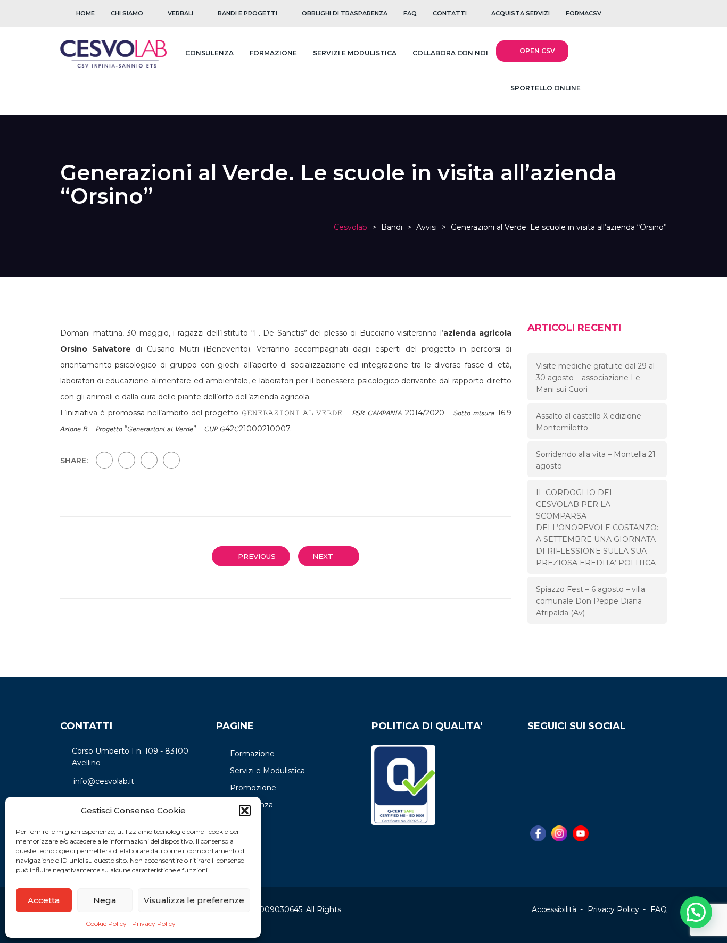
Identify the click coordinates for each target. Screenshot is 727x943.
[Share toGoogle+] (149, 460)
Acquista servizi (520, 13)
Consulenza (209, 53)
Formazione (273, 53)
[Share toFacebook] (104, 460)
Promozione (253, 787)
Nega (104, 900)
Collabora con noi (450, 53)
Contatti (450, 13)
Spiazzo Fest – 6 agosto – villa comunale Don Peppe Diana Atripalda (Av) (590, 601)
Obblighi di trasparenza (344, 13)
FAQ (410, 13)
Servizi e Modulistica (354, 53)
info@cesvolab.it (103, 781)
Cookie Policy (106, 924)
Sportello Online (545, 88)
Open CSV (537, 51)
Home (85, 13)
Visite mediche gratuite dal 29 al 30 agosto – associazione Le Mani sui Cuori (595, 377)
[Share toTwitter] (126, 460)
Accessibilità (554, 909)
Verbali (180, 13)
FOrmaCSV (583, 13)
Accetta (44, 900)
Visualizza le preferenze (194, 900)
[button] (244, 810)
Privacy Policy (154, 924)
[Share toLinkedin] (171, 460)
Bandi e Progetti (247, 13)
